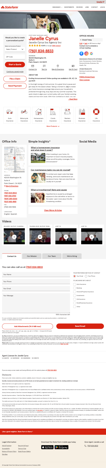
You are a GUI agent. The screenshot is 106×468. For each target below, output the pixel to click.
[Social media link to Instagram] (86, 53)
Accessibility (6, 448)
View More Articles (53, 210)
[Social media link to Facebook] (81, 53)
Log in (102, 7)
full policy (40, 410)
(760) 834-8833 (41, 51)
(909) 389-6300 (10, 199)
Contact (94, 7)
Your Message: (8, 295)
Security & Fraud (23, 445)
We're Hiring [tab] (72, 256)
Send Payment (15, 86)
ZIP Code (9, 57)
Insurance (56, 7)
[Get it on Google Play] (61, 447)
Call (80, 43)
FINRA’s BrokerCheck (87, 77)
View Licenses (84, 80)
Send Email (80, 326)
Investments (69, 7)
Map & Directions (12, 186)
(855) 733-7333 (64, 344)
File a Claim (15, 79)
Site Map (5, 454)
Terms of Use (22, 448)
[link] (9, 7)
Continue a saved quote (15, 71)
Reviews (79, 7)
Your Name (7, 274)
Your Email (7, 288)
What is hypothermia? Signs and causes (49, 190)
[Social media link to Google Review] (91, 53)
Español (99, 2)
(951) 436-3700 (10, 196)
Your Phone (7, 281)
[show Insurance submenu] (61, 7)
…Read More (72, 99)
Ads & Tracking (6, 445)
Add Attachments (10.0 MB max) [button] (27, 326)
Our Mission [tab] (32, 256)
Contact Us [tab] (11, 256)
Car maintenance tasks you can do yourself (50, 170)
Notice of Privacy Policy (9, 451)
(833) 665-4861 (10, 202)
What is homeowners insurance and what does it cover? (45, 149)
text (85, 43)
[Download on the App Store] (47, 447)
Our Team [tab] (52, 256)
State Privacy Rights (24, 451)
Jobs (87, 7)
